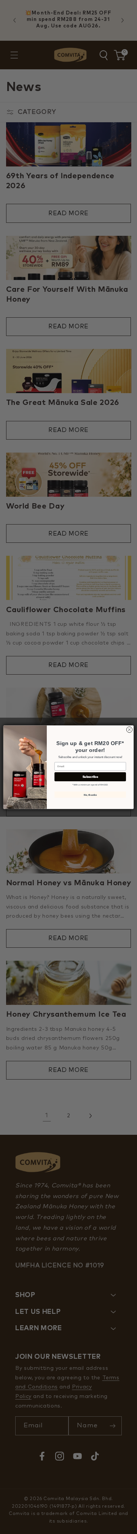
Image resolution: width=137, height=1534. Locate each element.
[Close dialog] (129, 729)
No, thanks (90, 794)
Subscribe (90, 776)
